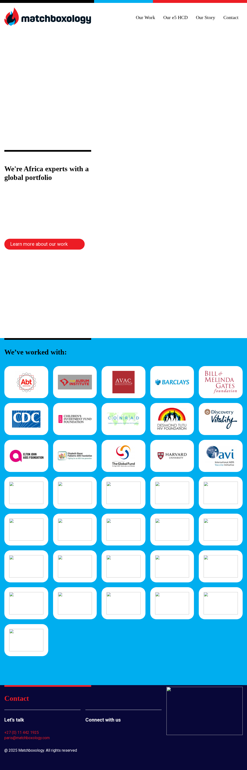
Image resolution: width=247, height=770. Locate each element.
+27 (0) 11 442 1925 (21, 732)
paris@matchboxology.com (27, 738)
